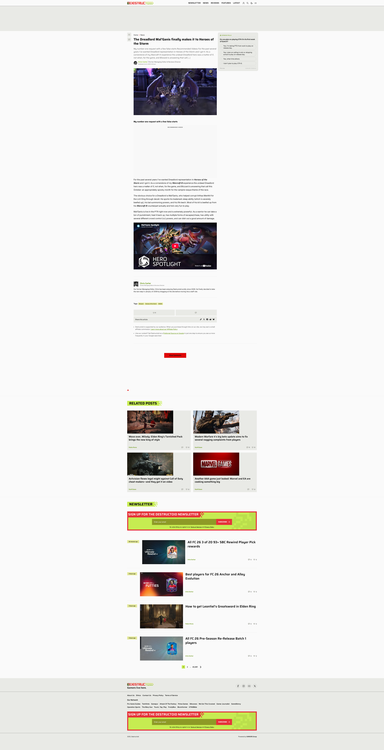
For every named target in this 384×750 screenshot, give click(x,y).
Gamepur (154, 704)
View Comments (175, 355)
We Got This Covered (207, 704)
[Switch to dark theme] (251, 3)
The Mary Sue (147, 707)
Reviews (215, 3)
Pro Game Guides (133, 704)
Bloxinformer (182, 707)
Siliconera (193, 704)
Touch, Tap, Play (160, 707)
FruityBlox (172, 707)
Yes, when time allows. (231, 59)
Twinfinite (146, 704)
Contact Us (146, 695)
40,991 (195, 667)
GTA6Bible (193, 707)
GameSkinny (236, 704)
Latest (236, 3)
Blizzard (141, 304)
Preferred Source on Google (173, 333)
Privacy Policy (209, 527)
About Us (130, 695)
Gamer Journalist (223, 704)
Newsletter (194, 3)
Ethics (138, 695)
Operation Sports (133, 707)
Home (136, 35)
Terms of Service (196, 527)
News (205, 3)
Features (226, 3)
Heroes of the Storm (150, 304)
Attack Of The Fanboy (168, 704)
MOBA (160, 304)
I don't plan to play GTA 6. (232, 63)
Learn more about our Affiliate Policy (164, 329)
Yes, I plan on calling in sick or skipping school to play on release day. (237, 53)
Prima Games (183, 704)
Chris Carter (142, 62)
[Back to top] (128, 390)
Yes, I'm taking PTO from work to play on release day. (238, 47)
